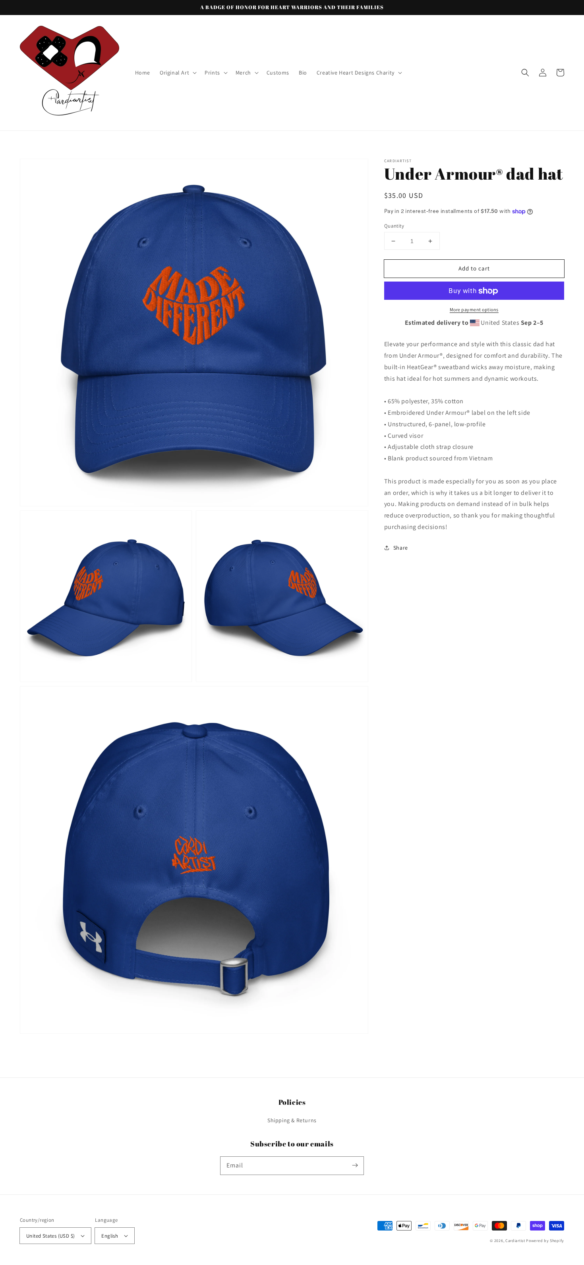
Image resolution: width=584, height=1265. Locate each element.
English (109, 1235)
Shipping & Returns (292, 1120)
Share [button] (400, 547)
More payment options (474, 310)
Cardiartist (515, 1240)
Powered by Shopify (545, 1240)
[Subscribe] (355, 1165)
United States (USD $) (50, 1235)
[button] (177, 72)
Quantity (394, 225)
